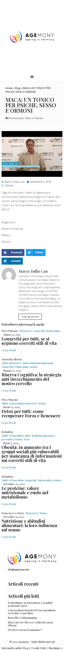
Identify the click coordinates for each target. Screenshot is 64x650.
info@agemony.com (18, 569)
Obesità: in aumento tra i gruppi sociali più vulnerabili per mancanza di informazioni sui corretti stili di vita (32, 453)
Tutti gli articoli (30, 316)
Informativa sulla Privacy (16, 648)
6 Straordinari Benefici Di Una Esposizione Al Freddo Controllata (32, 612)
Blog (17, 88)
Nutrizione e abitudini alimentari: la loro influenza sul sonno (29, 525)
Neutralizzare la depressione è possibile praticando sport (30, 604)
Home (8, 88)
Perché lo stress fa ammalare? (25, 629)
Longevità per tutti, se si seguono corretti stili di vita (29, 341)
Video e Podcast (34, 118)
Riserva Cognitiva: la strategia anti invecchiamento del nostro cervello (31, 379)
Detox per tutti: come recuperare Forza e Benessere (31, 413)
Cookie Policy (39, 648)
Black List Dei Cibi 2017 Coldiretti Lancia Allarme (30, 624)
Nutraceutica (15, 118)
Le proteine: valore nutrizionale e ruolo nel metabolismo (25, 492)
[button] (32, 76)
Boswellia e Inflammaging (22, 617)
